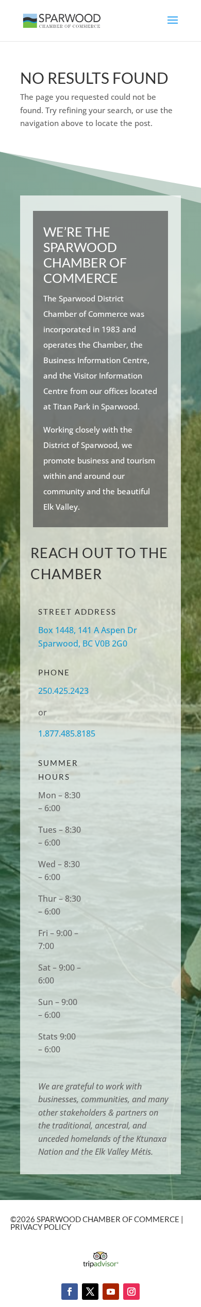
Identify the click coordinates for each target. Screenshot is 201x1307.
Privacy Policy (40, 1226)
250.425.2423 (63, 690)
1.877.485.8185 (66, 733)
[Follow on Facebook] (69, 1291)
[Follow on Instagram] (131, 1291)
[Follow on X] (90, 1291)
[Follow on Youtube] (111, 1291)
